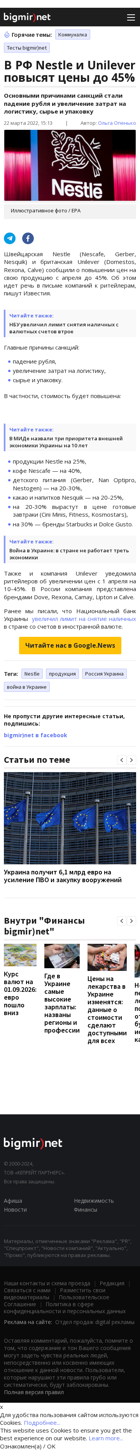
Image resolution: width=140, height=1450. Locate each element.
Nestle (32, 673)
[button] (121, 760)
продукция (62, 673)
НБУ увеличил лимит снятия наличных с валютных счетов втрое (64, 328)
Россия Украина (104, 673)
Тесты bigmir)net (27, 47)
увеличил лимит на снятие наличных (84, 618)
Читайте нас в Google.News (70, 645)
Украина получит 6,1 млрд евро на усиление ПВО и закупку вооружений (63, 875)
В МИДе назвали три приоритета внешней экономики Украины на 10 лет (66, 442)
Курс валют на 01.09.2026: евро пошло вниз (20, 993)
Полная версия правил (34, 1392)
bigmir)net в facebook (35, 735)
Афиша (13, 1200)
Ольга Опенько (117, 122)
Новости (15, 1209)
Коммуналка (72, 34)
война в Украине (27, 686)
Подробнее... (42, 1422)
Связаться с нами (27, 1290)
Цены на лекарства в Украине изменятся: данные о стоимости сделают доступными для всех (107, 1009)
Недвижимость (94, 1200)
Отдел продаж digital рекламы (95, 1322)
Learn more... (106, 1438)
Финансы (85, 1209)
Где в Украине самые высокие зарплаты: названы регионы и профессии (62, 1002)
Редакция (112, 1283)
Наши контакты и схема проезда (47, 1283)
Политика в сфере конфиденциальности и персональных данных (65, 1307)
